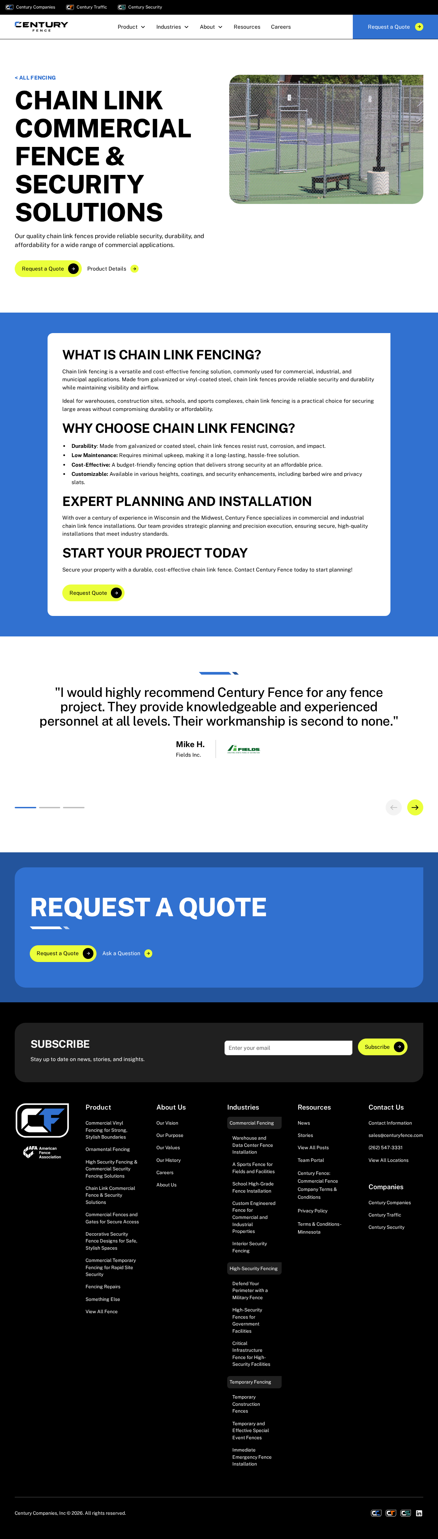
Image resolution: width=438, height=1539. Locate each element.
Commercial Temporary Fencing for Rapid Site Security (111, 1267)
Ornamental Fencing (108, 1149)
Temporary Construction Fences (246, 1404)
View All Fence (102, 1311)
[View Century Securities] (405, 1513)
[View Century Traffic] (391, 1513)
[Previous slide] (394, 807)
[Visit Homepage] (42, 1120)
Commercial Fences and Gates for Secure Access (112, 1218)
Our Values (168, 1147)
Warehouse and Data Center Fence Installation (252, 1145)
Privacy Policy (312, 1210)
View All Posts (313, 1147)
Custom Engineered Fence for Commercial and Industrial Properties (253, 1217)
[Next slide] (415, 807)
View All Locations (389, 1160)
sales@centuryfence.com (396, 1135)
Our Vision (167, 1123)
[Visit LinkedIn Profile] (419, 1513)
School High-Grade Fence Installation (253, 1187)
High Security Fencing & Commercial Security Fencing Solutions (112, 1169)
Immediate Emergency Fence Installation (252, 1457)
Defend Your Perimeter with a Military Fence (250, 1290)
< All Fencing (35, 78)
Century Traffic (385, 1215)
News (304, 1123)
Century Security (386, 1227)
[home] (41, 27)
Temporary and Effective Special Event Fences (250, 1430)
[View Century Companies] (376, 1513)
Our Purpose (169, 1135)
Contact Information (390, 1123)
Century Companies (390, 1202)
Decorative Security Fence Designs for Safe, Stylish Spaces (111, 1241)
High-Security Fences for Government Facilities (247, 1320)
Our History (168, 1160)
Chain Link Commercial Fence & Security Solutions (110, 1195)
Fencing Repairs (103, 1286)
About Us (166, 1184)
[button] (132, 27)
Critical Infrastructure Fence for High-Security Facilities (251, 1354)
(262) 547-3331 (386, 1147)
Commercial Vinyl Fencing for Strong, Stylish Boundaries (106, 1130)
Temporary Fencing (250, 1382)
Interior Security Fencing (249, 1247)
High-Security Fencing (254, 1268)
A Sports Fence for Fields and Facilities (253, 1168)
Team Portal (311, 1160)
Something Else (103, 1299)
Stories (305, 1135)
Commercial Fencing (252, 1123)
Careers (164, 1172)
